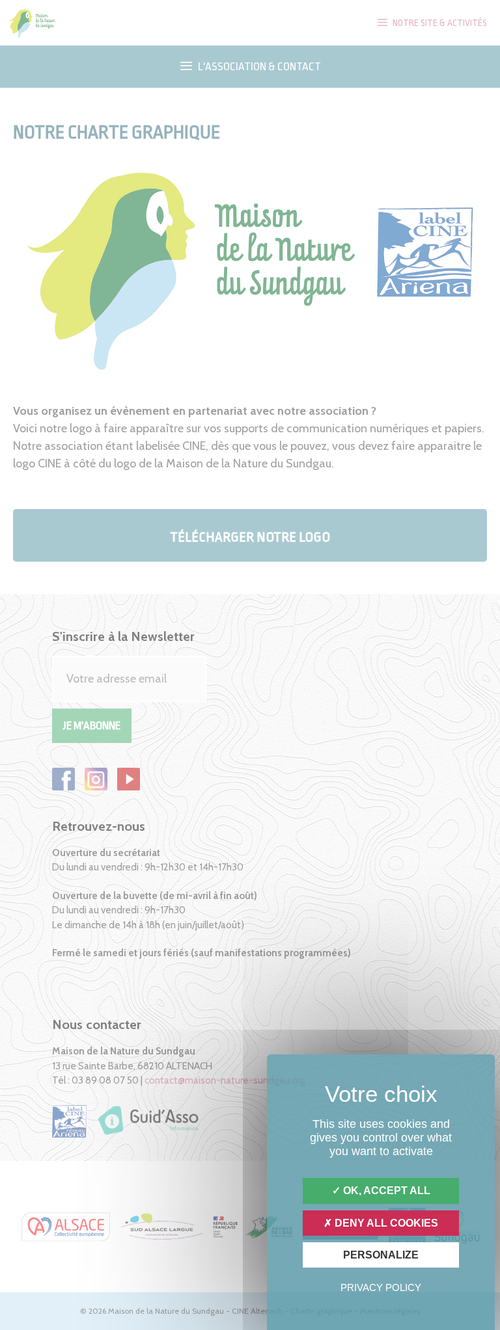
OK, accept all (385, 1190)
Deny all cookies (385, 1223)
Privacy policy (380, 1287)
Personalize (381, 1254)
